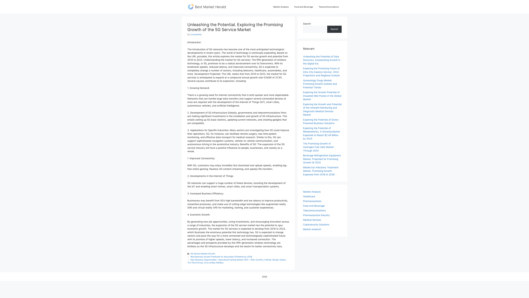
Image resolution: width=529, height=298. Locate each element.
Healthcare (309, 196)
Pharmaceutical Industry (316, 215)
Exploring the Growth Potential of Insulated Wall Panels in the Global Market (322, 96)
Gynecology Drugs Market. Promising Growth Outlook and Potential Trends (320, 84)
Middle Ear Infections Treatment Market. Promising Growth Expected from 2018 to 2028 (320, 171)
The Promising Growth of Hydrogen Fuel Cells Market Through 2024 (318, 147)
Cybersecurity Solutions (316, 224)
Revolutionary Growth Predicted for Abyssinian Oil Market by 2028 (221, 257)
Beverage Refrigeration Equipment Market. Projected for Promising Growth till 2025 (322, 159)
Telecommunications (329, 7)
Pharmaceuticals (312, 201)
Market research (312, 229)
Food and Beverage (303, 7)
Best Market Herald (210, 7)
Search (307, 23)
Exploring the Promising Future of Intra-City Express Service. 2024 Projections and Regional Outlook (321, 72)
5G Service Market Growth (203, 253)
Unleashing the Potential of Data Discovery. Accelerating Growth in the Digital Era (321, 60)
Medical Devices (312, 220)
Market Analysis (281, 7)
